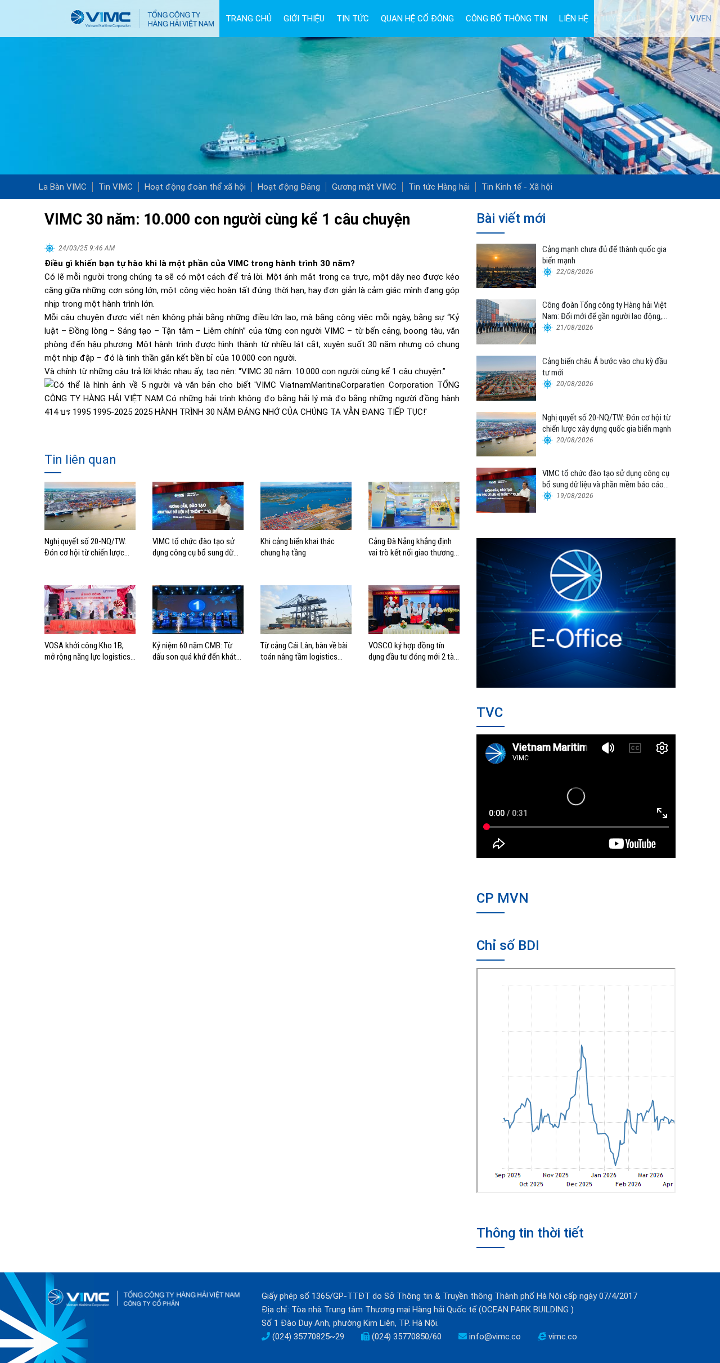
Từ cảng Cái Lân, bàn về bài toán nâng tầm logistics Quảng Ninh (304, 651)
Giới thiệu (304, 19)
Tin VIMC (115, 187)
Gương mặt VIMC (364, 187)
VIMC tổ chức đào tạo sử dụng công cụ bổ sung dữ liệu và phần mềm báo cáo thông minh (194, 547)
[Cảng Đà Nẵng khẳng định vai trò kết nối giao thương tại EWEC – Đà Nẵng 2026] (414, 505)
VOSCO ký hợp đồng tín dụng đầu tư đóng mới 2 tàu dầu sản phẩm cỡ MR (413, 651)
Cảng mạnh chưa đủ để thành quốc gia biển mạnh (604, 255)
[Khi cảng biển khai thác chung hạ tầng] (306, 505)
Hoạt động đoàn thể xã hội (195, 187)
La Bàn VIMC (63, 187)
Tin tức (352, 19)
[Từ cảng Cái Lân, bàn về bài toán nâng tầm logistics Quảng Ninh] (306, 609)
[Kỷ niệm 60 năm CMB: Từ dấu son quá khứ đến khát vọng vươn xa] (198, 609)
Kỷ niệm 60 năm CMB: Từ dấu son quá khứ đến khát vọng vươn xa (194, 651)
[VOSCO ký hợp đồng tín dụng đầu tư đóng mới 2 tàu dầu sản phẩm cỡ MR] (414, 609)
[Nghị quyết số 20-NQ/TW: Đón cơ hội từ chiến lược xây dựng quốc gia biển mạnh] (90, 505)
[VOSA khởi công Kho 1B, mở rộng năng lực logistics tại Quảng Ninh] (90, 609)
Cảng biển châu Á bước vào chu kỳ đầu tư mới (604, 367)
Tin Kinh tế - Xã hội (517, 187)
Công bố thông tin (506, 19)
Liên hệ (573, 19)
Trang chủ (249, 19)
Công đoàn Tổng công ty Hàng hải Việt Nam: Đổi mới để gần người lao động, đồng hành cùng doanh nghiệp (604, 311)
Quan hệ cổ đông (417, 19)
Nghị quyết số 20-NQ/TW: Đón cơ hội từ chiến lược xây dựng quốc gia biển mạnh (85, 547)
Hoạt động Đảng (289, 187)
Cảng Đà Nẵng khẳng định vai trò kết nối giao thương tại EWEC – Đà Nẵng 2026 (411, 547)
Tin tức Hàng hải (439, 187)
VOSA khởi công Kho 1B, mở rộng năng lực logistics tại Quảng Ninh (87, 651)
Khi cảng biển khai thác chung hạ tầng (297, 547)
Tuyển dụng (625, 19)
